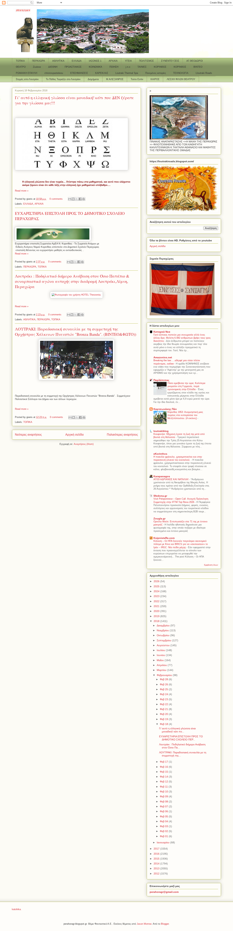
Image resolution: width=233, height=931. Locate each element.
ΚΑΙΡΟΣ (155, 79)
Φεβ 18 (164, 724)
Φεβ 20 (164, 714)
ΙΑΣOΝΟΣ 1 (95, 60)
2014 (157, 863)
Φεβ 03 (164, 826)
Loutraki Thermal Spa (126, 73)
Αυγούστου (163, 645)
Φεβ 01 (164, 836)
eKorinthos (160, 453)
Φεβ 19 (164, 719)
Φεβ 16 (164, 766)
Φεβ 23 (164, 699)
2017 (157, 848)
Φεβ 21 (164, 709)
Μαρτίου (162, 670)
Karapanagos (161, 476)
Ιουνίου (161, 655)
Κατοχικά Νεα (161, 331)
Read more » (21, 190)
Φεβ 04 (164, 821)
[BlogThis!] (73, 199)
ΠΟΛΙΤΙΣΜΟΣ (146, 60)
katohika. (16, 909)
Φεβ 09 (164, 796)
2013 (157, 868)
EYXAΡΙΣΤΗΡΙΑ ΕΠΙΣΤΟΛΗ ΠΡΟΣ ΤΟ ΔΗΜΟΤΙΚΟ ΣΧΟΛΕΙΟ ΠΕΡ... (181, 738)
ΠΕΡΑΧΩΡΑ (38, 60)
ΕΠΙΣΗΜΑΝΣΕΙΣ (79, 73)
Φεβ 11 (164, 786)
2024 (157, 591)
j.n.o (128, 66)
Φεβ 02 (164, 831)
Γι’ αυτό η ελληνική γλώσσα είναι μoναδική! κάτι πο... (177, 730)
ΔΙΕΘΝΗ (52, 66)
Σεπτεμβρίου (164, 640)
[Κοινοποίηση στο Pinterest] (83, 199)
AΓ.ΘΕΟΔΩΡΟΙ (194, 60)
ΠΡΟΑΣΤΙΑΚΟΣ (73, 66)
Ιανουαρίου (163, 842)
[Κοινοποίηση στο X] (76, 199)
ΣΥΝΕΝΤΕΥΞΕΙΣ (170, 60)
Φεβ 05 (164, 816)
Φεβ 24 (164, 694)
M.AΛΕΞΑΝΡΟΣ (114, 79)
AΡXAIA (113, 60)
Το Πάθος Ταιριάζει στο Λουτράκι (63, 79)
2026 (157, 581)
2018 (157, 621)
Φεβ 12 (164, 781)
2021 (157, 606)
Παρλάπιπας (161, 380)
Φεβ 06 (164, 811)
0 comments (56, 199)
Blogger (165, 923)
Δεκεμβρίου (163, 625)
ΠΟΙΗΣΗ (113, 66)
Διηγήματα (93, 79)
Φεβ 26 (164, 684)
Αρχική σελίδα (74, 434)
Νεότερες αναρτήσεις (28, 434)
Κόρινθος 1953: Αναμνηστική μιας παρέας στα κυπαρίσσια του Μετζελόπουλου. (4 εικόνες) (185, 415)
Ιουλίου (161, 650)
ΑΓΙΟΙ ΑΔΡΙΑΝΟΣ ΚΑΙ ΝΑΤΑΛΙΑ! (171, 479)
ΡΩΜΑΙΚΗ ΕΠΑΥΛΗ (26, 73)
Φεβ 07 (164, 806)
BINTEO (197, 66)
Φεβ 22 (164, 704)
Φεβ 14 (164, 776)
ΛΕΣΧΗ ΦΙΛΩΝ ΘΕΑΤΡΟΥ (181, 79)
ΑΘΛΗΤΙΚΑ (58, 60)
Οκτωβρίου (163, 635)
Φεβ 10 (164, 791)
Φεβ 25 (164, 689)
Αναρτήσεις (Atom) (84, 444)
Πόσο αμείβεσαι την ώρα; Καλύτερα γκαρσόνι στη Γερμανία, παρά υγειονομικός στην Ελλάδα (186, 386)
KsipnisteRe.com (164, 538)
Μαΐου (161, 660)
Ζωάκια (37, 66)
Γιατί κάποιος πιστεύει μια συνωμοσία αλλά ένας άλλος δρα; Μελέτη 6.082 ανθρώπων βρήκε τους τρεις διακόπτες (182, 337)
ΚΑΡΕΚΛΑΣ (101, 73)
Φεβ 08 (164, 801)
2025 (157, 586)
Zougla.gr (159, 518)
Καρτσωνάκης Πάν (165, 409)
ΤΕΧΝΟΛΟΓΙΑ (180, 73)
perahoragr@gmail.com (164, 891)
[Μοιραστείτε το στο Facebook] (80, 199)
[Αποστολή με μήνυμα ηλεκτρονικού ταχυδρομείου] (70, 199)
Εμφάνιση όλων (211, 565)
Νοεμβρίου (163, 630)
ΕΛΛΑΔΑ (77, 60)
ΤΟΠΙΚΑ (20, 60)
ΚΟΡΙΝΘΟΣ (160, 66)
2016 (157, 853)
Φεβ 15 (164, 771)
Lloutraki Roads (204, 73)
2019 (157, 616)
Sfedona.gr (160, 495)
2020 (157, 611)
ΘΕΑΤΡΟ (21, 66)
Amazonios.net (162, 357)
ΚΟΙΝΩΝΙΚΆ (95, 66)
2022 (157, 601)
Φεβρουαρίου (165, 675)
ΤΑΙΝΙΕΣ (142, 66)
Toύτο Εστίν (137, 79)
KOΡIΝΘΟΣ (180, 66)
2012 (157, 873)
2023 (157, 596)
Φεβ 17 (164, 761)
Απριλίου (162, 665)
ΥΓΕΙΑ (128, 60)
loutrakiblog (161, 431)
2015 (157, 858)
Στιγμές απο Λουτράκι (27, 79)
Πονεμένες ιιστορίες (155, 73)
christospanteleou (53, 73)
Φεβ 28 (164, 679)
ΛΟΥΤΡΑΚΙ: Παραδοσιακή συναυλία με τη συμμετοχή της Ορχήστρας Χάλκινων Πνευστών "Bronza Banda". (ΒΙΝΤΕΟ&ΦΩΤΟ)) (75, 331)
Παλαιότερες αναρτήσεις (122, 434)
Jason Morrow (144, 923)
